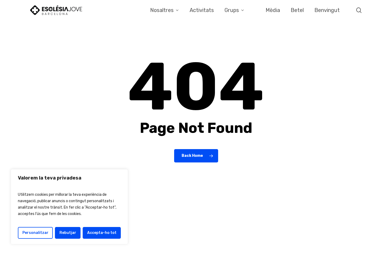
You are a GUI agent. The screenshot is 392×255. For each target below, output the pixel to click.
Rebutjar (67, 232)
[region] (69, 206)
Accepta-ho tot (102, 232)
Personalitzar (35, 232)
